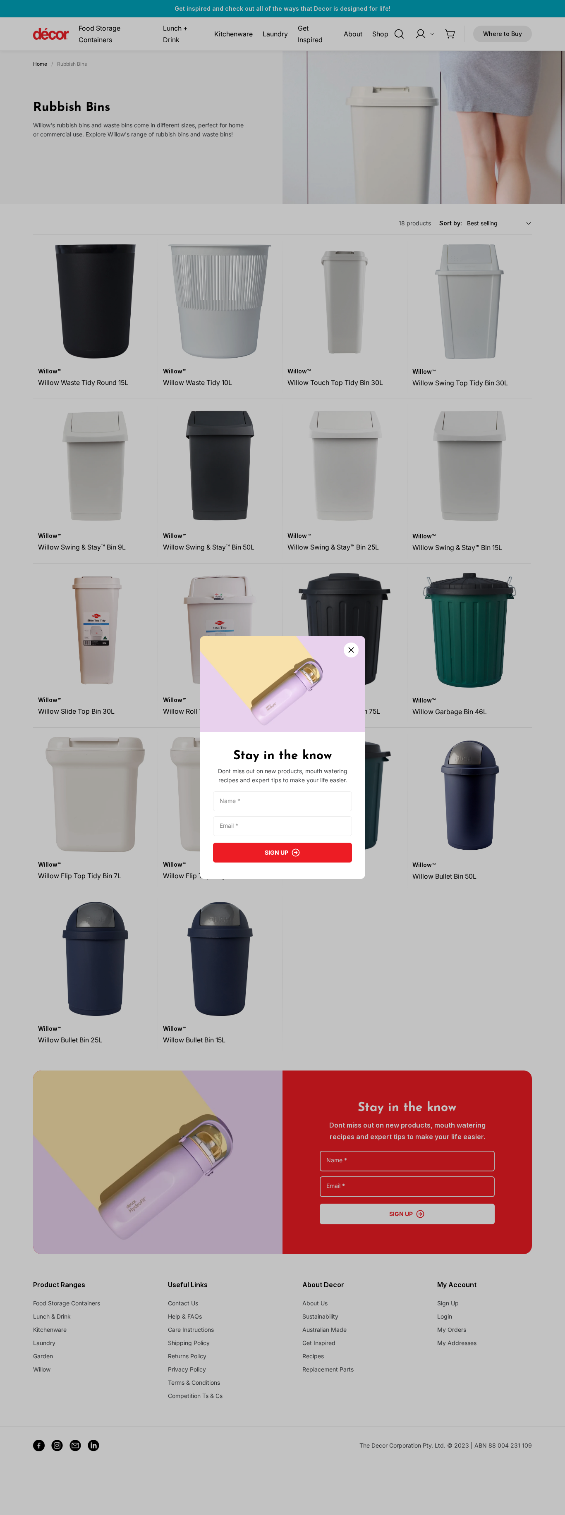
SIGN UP (276, 852)
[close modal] (351, 650)
